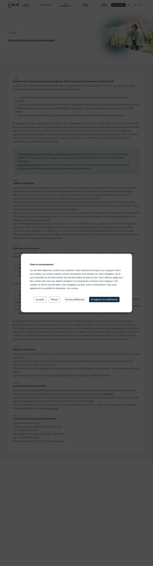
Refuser (54, 299)
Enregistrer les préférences (104, 299)
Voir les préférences (75, 299)
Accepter (40, 299)
